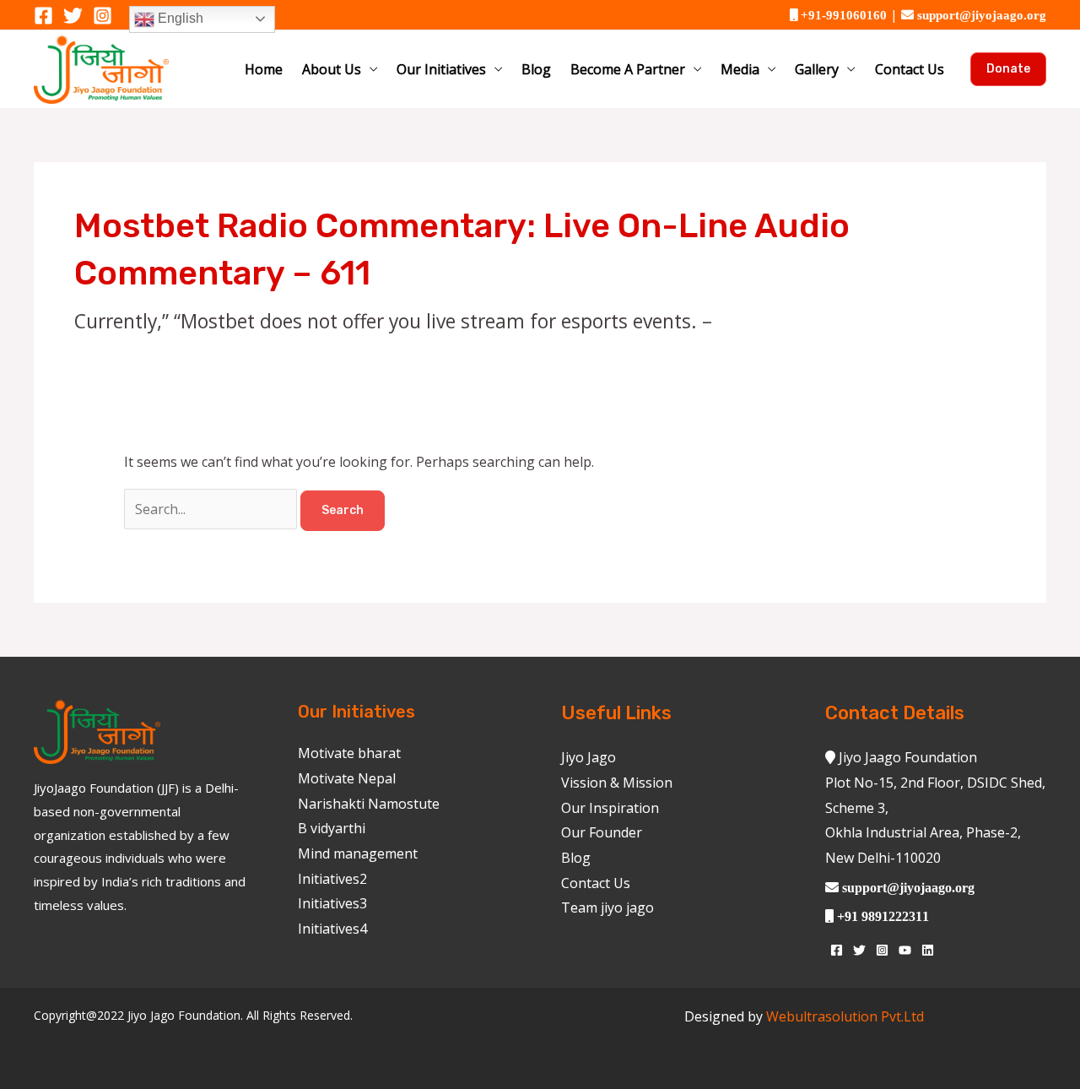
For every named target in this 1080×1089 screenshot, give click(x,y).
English (178, 18)
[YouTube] (905, 950)
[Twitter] (73, 15)
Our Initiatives (441, 69)
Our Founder (601, 832)
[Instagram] (102, 15)
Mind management (358, 853)
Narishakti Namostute (369, 803)
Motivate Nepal (347, 778)
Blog (536, 69)
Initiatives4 (332, 928)
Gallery (817, 69)
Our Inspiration (610, 808)
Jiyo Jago (588, 757)
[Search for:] (212, 509)
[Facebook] (43, 15)
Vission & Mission (616, 782)
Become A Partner (627, 69)
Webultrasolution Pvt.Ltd (845, 1016)
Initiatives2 (332, 879)
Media (740, 69)
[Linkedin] (927, 950)
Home (264, 69)
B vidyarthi (331, 828)
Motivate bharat (349, 753)
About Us (331, 69)
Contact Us (909, 69)
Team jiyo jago (607, 907)
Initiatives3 (332, 903)
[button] (1008, 69)
